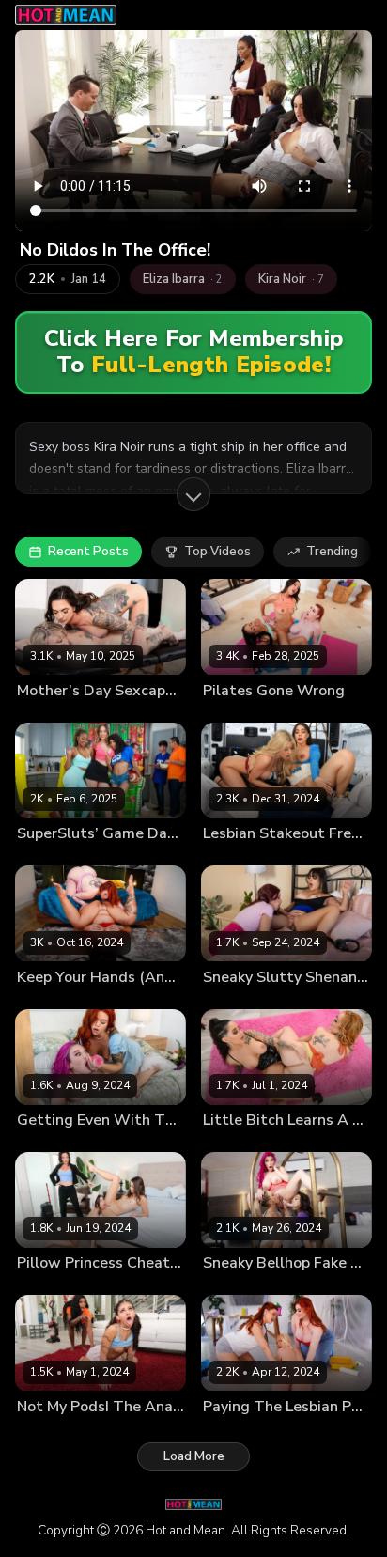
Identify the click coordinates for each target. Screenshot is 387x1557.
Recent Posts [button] (88, 551)
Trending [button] (332, 551)
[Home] (65, 15)
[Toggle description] (193, 494)
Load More (193, 1456)
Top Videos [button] (217, 551)
